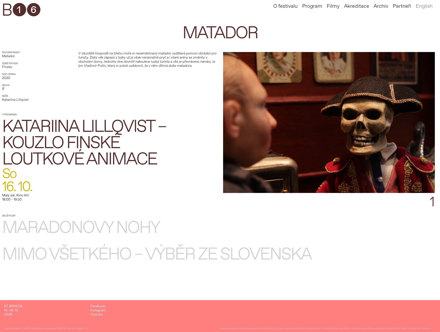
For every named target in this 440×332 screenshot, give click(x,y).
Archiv (381, 6)
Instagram (98, 310)
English (424, 6)
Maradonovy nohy (80, 227)
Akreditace (356, 6)
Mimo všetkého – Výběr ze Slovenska (156, 254)
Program (312, 6)
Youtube (96, 314)
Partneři (402, 6)
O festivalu (285, 6)
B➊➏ (20, 10)
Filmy (333, 6)
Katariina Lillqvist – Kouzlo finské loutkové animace (84, 142)
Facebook (97, 306)
